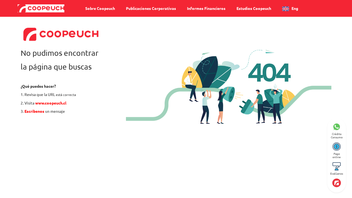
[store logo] (41, 8)
